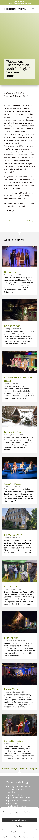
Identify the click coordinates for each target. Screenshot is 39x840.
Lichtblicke (11, 638)
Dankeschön (12, 326)
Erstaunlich (12, 586)
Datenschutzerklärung (21, 837)
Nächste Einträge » (28, 768)
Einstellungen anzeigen (19, 832)
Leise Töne (11, 689)
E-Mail (14, 803)
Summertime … (14, 740)
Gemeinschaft (13, 483)
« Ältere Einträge (9, 768)
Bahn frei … (11, 272)
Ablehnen (19, 826)
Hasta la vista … (14, 535)
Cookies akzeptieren (19, 820)
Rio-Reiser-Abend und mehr (19, 379)
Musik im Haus (14, 432)
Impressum (32, 837)
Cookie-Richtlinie (8, 837)
